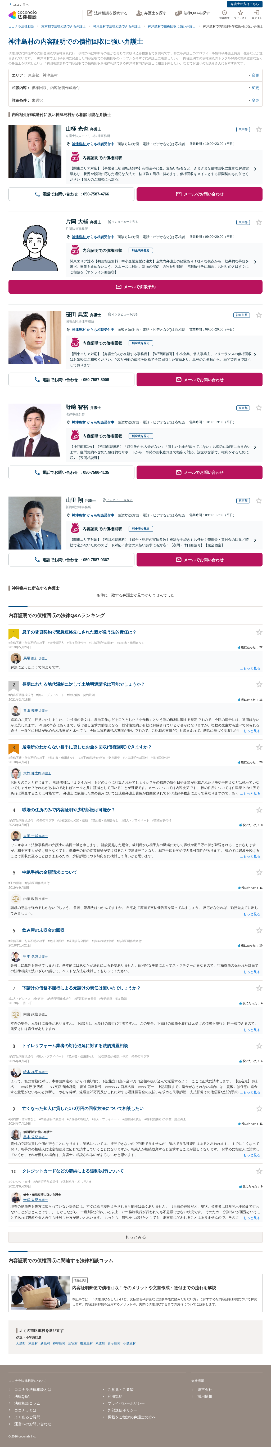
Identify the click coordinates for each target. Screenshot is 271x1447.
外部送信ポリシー (122, 1410)
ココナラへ (21, 4)
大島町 (21, 1343)
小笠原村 (129, 1343)
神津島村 (79, 144)
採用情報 (204, 1396)
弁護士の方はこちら (245, 4)
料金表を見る (141, 250)
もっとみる (135, 1237)
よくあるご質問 (27, 1417)
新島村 (45, 1343)
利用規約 (115, 1396)
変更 (255, 75)
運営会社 (204, 1389)
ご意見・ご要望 (121, 1389)
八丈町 (100, 1343)
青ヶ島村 (114, 1343)
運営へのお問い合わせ (32, 1424)
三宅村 (73, 1343)
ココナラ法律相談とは (32, 1389)
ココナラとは (25, 1410)
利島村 (33, 1343)
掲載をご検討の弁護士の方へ (132, 1417)
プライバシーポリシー (126, 1403)
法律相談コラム (27, 1403)
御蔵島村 (86, 1343)
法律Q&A (21, 1396)
